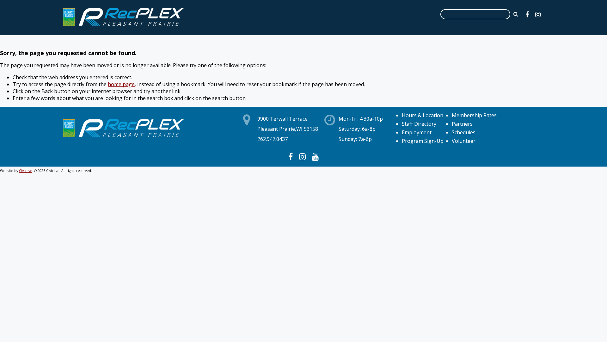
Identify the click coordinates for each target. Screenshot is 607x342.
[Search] (515, 13)
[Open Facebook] (527, 14)
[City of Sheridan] (123, 26)
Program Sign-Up (423, 140)
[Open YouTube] (315, 156)
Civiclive (25, 170)
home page (121, 84)
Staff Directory (419, 123)
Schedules (463, 132)
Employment (417, 132)
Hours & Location (422, 115)
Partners (462, 123)
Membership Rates (474, 115)
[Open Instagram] (538, 14)
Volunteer (463, 140)
